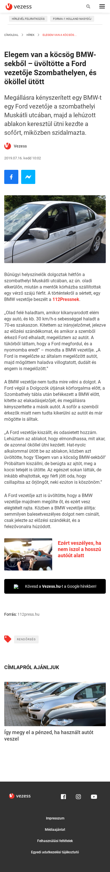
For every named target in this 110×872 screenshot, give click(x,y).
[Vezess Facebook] (63, 795)
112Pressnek (65, 299)
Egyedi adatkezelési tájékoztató (55, 852)
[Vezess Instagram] (78, 795)
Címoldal (11, 34)
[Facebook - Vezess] (11, 177)
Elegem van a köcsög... (59, 34)
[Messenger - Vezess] (28, 177)
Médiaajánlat (55, 830)
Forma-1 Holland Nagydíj (72, 18)
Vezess (20, 146)
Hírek (30, 34)
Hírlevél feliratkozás (28, 18)
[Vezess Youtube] (93, 795)
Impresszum (55, 818)
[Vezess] (24, 7)
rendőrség (26, 639)
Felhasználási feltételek (55, 841)
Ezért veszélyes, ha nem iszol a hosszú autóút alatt (79, 549)
